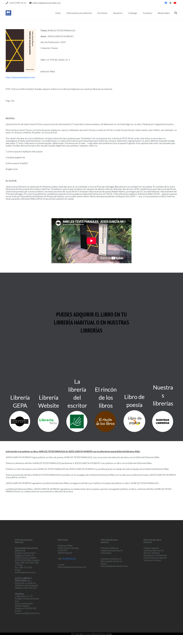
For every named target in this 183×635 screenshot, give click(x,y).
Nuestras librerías (163, 395)
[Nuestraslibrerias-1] (163, 421)
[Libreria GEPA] (20, 421)
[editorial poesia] (8, 12)
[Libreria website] (48, 421)
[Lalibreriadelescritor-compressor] (77, 421)
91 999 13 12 (69, 558)
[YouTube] (175, 3)
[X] (170, 3)
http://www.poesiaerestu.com (20, 77)
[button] (176, 13)
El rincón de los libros (106, 397)
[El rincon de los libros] (106, 421)
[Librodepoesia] (134, 421)
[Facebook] (166, 3)
